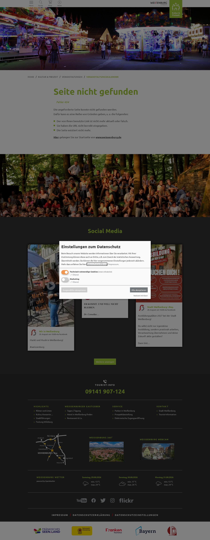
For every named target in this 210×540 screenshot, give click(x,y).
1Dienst (74, 274)
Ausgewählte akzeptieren (74, 290)
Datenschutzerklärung (97, 264)
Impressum (113, 264)
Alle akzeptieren (138, 290)
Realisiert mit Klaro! (141, 295)
